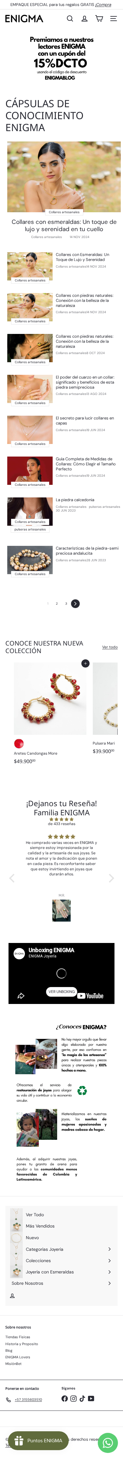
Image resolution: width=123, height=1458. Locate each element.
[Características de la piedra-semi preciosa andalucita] (30, 560)
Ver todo (110, 647)
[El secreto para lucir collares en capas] (30, 430)
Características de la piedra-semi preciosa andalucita (87, 551)
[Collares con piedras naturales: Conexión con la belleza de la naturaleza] (30, 307)
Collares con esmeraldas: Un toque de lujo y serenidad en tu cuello (64, 226)
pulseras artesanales (104, 507)
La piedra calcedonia (75, 499)
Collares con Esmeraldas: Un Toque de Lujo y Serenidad (82, 257)
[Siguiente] (75, 603)
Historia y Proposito (21, 1344)
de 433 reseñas (61, 823)
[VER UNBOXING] (61, 973)
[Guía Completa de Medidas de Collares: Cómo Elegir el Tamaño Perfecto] (30, 471)
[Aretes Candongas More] (50, 715)
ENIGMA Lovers (17, 1357)
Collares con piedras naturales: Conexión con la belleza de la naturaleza (85, 300)
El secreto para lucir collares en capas (85, 420)
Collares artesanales (46, 237)
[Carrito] (99, 18)
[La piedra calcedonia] (30, 511)
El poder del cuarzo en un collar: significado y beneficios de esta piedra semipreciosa (85, 382)
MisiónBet (13, 1363)
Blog (8, 1350)
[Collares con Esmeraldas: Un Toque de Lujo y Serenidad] (30, 266)
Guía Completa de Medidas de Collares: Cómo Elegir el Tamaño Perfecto (86, 464)
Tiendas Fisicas (17, 1337)
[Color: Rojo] (19, 744)
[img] (61, 819)
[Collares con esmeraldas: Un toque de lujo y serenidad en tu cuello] (64, 176)
